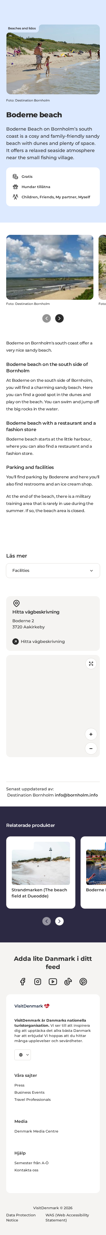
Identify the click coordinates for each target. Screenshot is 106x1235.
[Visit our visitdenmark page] (52, 981)
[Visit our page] (37, 981)
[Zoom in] (91, 734)
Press (19, 1085)
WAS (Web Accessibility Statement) (67, 1217)
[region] (53, 706)
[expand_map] (91, 663)
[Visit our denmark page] (22, 981)
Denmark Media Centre (36, 1131)
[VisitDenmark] (32, 1006)
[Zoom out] (91, 748)
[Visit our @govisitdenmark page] (68, 981)
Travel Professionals (32, 1099)
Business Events (29, 1092)
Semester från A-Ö (31, 1163)
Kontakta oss (26, 1170)
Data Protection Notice (21, 1217)
